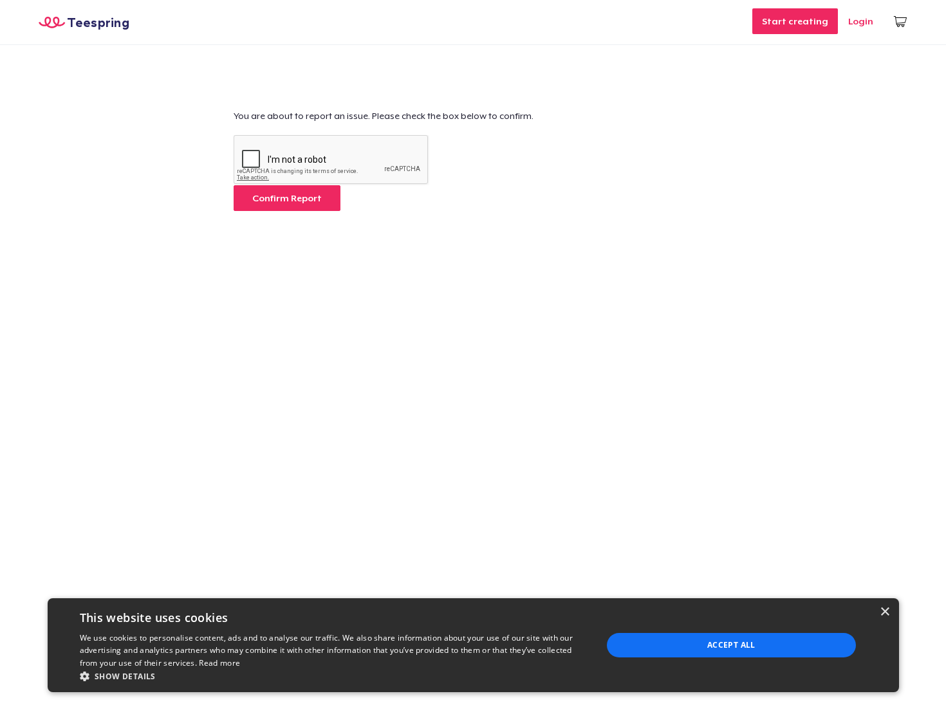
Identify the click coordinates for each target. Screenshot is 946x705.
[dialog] (473, 645)
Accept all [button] (731, 644)
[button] (333, 676)
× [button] (884, 612)
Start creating (795, 21)
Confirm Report (287, 198)
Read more (219, 662)
